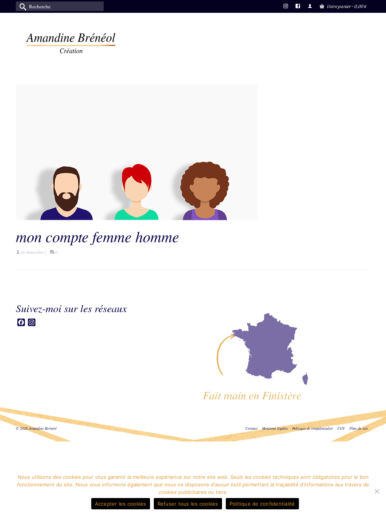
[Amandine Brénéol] (71, 43)
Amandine (35, 252)
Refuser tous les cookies (188, 504)
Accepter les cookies (120, 504)
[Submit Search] (21, 6)
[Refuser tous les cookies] (376, 491)
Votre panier (346, 6)
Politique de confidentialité (262, 504)
